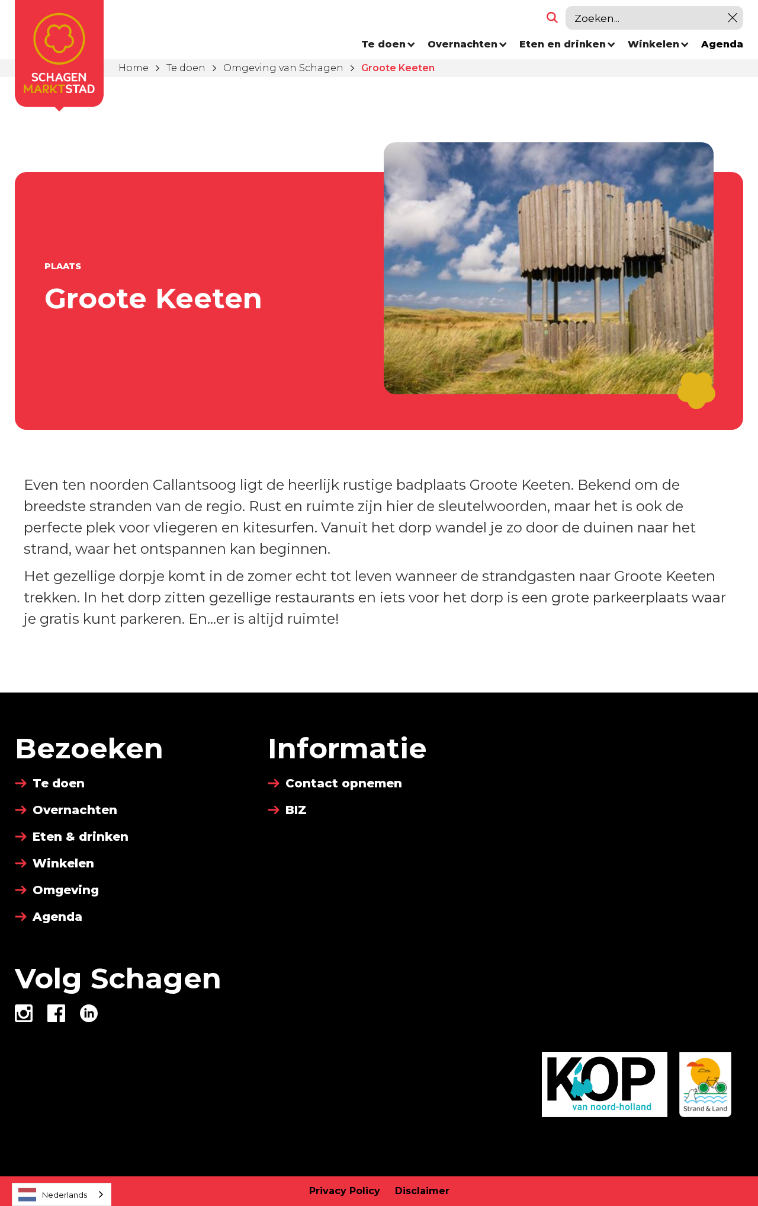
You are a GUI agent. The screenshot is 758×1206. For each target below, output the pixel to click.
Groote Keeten (398, 68)
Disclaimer (422, 1191)
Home (133, 68)
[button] (388, 44)
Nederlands (64, 1194)
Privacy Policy (344, 1191)
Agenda (722, 44)
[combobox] (61, 1194)
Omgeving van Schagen (283, 68)
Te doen (185, 68)
